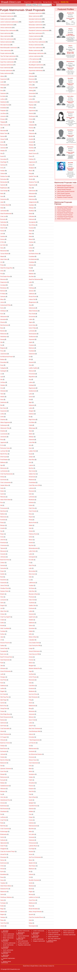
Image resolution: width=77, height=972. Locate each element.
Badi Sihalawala (33, 697)
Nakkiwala (32, 622)
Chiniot (31, 119)
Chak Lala (3, 216)
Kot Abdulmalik (33, 259)
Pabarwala (32, 133)
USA (70, 118)
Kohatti (2, 625)
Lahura (2, 302)
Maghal (2, 914)
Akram (31, 702)
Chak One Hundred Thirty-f (7, 851)
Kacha (2, 871)
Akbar (30, 831)
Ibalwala (2, 720)
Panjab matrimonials (6, 53)
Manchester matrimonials (35, 936)
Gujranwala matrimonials (35, 27)
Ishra (30, 445)
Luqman (31, 465)
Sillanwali (31, 371)
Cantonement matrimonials (7, 59)
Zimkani (2, 562)
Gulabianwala (33, 391)
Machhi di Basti (4, 760)
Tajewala (2, 548)
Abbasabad (32, 193)
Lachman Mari (4, 451)
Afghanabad (3, 843)
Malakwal (31, 196)
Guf (30, 356)
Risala (2, 522)
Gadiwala (3, 840)
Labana (31, 382)
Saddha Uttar (32, 605)
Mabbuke (31, 273)
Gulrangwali (32, 556)
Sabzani (31, 734)
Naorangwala (32, 926)
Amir (30, 462)
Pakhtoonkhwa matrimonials (6, 952)
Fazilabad (31, 351)
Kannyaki (3, 780)
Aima (1, 388)
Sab (30, 399)
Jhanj (30, 305)
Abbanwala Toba (5, 428)
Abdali (31, 213)
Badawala (32, 479)
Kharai (31, 906)
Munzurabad (32, 571)
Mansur (31, 539)
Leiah (2, 82)
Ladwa (31, 408)
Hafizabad (32, 76)
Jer (1, 639)
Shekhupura (32, 116)
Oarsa (2, 248)
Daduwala (32, 840)
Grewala (2, 803)
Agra (1, 465)
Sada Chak (32, 599)
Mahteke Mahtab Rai (34, 668)
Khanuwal (32, 491)
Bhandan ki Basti (33, 594)
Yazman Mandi (4, 253)
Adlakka (31, 811)
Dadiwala (31, 413)
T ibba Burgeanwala (34, 740)
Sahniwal (3, 165)
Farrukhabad (32, 482)
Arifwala (31, 107)
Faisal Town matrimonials (36, 47)
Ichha (30, 765)
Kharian (31, 96)
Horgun (31, 817)
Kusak (30, 453)
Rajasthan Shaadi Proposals (65, 197)
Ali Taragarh (3, 737)
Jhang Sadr (32, 87)
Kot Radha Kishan (34, 253)
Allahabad (3, 391)
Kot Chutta (3, 694)
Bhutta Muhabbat (33, 908)
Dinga (30, 173)
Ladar (30, 282)
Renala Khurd (33, 296)
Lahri (1, 233)
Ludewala (31, 488)
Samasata (32, 837)
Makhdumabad (33, 748)
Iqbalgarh (31, 803)
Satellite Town (33, 176)
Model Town (32, 82)
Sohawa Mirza (70, 168)
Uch (1, 262)
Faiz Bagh (32, 848)
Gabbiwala (3, 685)
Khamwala (3, 542)
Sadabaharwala (4, 785)
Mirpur (2, 299)
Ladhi (2, 674)
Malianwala (3, 516)
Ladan (30, 554)
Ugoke (31, 342)
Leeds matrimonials (38, 939)
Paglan (31, 891)
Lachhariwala (4, 471)
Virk (30, 877)
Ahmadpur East (4, 104)
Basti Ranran (4, 748)
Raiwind (31, 113)
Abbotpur (31, 436)
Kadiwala (31, 823)
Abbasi (2, 76)
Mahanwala (3, 468)
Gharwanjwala (33, 333)
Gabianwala (32, 308)
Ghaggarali (3, 848)
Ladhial (2, 688)
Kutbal (2, 906)
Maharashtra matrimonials (20, 933)
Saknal (2, 894)
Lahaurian (3, 116)
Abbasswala (3, 316)
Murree (31, 170)
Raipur (2, 534)
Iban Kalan (3, 408)
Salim (30, 494)
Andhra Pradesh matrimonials (51, 941)
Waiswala (3, 496)
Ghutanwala (32, 476)
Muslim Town (4, 133)
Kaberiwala (32, 199)
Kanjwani (31, 788)
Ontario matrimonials (68, 930)
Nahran (2, 860)
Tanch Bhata (32, 225)
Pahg (30, 700)
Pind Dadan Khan (5, 276)
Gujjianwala (32, 162)
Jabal (2, 637)
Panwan (31, 785)
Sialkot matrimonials (6, 19)
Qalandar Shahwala (5, 768)
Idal (1, 505)
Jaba (1, 665)
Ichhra (30, 84)
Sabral (2, 900)
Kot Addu (3, 96)
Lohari (30, 99)
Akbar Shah (3, 611)
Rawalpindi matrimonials (7, 16)
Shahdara (31, 147)
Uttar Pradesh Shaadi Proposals (65, 191)
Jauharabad (3, 210)
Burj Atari (31, 545)
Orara (30, 365)
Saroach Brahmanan (34, 651)
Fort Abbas (32, 422)
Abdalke (31, 619)
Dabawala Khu (4, 888)
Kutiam (31, 505)
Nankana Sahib (33, 102)
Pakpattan (3, 110)
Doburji (2, 476)
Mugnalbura (32, 376)
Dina (1, 90)
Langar (31, 648)
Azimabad (3, 285)
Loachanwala (4, 433)
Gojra (2, 196)
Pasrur (31, 156)
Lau (30, 579)
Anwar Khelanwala (5, 671)
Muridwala (32, 499)
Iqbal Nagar (3, 700)
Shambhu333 (70, 13)
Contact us (56, 2)
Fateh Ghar (32, 508)
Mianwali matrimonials (35, 67)
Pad (30, 268)
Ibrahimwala (3, 805)
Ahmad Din (3, 854)
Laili (1, 608)
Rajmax (70, 45)
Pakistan (72, 35)
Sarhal (31, 536)
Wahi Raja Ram (4, 697)
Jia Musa (2, 382)
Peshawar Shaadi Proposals (64, 214)
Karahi (2, 156)
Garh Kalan (3, 725)
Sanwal (31, 396)
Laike (30, 568)
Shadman (3, 419)
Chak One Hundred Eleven (36, 917)
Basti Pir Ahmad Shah (6, 657)
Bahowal (2, 290)
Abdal (2, 207)
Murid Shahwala (4, 734)
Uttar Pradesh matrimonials (20, 938)
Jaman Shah (3, 585)
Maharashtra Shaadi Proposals (65, 187)
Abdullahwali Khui (5, 800)
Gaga (30, 671)
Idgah (30, 402)
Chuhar (31, 820)
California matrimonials (54, 934)
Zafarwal (2, 173)
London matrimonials (38, 930)
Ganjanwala (3, 199)
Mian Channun (4, 124)
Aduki (30, 920)
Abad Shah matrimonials (35, 33)
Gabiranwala (32, 190)
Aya (1, 531)
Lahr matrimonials (34, 62)
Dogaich (2, 605)
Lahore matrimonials (6, 13)
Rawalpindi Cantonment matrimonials (39, 30)
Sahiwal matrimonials (6, 42)
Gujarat (72, 18)
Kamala (31, 542)
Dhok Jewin (32, 574)
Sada (30, 682)
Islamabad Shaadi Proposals (65, 207)
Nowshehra (3, 579)
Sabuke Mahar (4, 485)
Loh (30, 285)
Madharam (32, 868)
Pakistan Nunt (4, 176)
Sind (72, 68)
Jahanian (31, 290)
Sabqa (31, 923)
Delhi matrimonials (23, 941)
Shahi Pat (3, 845)
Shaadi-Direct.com (11, 2)
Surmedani (32, 628)
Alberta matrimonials (68, 932)
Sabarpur (3, 917)
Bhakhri (2, 594)
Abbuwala (3, 788)
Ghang (31, 519)
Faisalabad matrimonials (35, 13)
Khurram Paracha (5, 642)
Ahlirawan (3, 668)
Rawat (31, 130)
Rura (1, 502)
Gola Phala (3, 679)
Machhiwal (3, 511)
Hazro (30, 448)
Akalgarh (31, 411)
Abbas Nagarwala (5, 422)
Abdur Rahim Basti (5, 499)
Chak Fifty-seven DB (34, 485)
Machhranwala (4, 808)
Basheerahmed (70, 61)
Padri (2, 662)
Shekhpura (3, 310)
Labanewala (3, 353)
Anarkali (31, 139)
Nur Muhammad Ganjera (35, 754)
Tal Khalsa (32, 588)
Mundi (30, 888)
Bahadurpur (3, 288)
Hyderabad (3, 222)
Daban (2, 491)
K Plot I (2, 242)
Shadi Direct (26, 966)
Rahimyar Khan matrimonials (8, 30)
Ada (1, 153)
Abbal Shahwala (33, 310)
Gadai (2, 488)
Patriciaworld (70, 112)
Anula (2, 536)
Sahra (2, 602)
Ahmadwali (32, 782)
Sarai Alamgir (4, 190)
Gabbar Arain (32, 474)
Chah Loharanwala (5, 482)
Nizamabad (3, 362)
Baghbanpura (4, 187)
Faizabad (31, 227)
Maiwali (31, 239)
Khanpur (2, 119)
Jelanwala (32, 714)
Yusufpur (31, 585)
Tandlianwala (32, 336)
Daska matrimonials (5, 73)
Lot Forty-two (32, 742)
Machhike (31, 828)
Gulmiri (2, 837)
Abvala (2, 731)
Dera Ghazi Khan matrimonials (37, 42)
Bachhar (31, 468)
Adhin (30, 634)
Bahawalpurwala (33, 548)
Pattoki (31, 122)
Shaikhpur (32, 210)
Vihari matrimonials (5, 50)
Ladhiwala (3, 817)
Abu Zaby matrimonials (54, 938)
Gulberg (31, 90)
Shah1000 (70, 162)
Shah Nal (31, 791)
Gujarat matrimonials (23, 936)
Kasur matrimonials (5, 67)
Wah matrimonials (5, 44)
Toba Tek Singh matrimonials (8, 56)
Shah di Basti (32, 797)
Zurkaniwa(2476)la (5, 305)
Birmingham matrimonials (35, 933)
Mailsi (2, 193)
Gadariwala (3, 402)
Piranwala (32, 597)
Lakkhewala (32, 582)
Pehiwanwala (32, 843)
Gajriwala (3, 185)
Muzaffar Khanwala (34, 880)
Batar (2, 328)
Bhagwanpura (33, 302)
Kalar (2, 682)
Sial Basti (31, 674)
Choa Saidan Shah (34, 642)
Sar (1, 345)
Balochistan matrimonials (5, 956)
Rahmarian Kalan (5, 448)
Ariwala (31, 531)
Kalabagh (31, 385)
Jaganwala (3, 442)
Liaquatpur (32, 639)
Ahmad (2, 868)
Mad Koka (3, 825)
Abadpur (2, 150)
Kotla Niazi (32, 591)
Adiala (31, 230)
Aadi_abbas (70, 96)
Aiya (30, 379)
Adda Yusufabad (5, 628)
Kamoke (31, 150)
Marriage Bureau (47, 2)
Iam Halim (3, 245)
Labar (2, 202)
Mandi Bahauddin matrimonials (8, 47)
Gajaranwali (32, 110)
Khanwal (31, 127)
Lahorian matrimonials (35, 56)
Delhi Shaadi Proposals (63, 193)
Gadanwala (32, 353)
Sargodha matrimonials (35, 22)
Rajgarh (2, 691)
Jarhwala (3, 754)
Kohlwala (31, 502)
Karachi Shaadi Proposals (64, 209)
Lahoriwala (32, 496)
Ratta (2, 823)
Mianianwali (3, 250)
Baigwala (3, 348)
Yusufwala (32, 602)
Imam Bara (32, 459)
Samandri (31, 362)
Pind (1, 273)
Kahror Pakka (32, 328)
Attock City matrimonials (7, 39)
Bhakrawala (3, 834)
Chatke (2, 619)
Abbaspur (31, 207)
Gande (31, 800)
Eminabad (32, 737)
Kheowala (32, 757)
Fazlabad (3, 631)
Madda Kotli (32, 863)
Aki (30, 871)
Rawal (2, 877)
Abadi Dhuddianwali (6, 213)
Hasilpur (2, 170)
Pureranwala (4, 508)
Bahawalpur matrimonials (36, 24)
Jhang (30, 73)
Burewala (3, 145)
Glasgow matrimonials (39, 941)
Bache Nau (3, 705)
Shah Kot (3, 227)
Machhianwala (4, 325)
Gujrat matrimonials (5, 33)
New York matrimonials (54, 930)
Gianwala (31, 614)
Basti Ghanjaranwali (6, 717)
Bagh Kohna (32, 419)
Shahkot (2, 757)
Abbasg (70, 28)
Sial (30, 745)
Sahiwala (31, 265)
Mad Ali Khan (4, 453)
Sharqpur (3, 677)
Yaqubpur (3, 883)
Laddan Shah (32, 451)
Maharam (31, 717)
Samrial (2, 702)
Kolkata (69, 52)
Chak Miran (32, 685)
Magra (2, 908)
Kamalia (31, 142)
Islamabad (3, 319)
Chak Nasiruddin (5, 728)
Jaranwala (3, 147)
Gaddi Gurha (32, 617)
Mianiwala (3, 279)
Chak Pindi (3, 820)
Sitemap (45, 966)
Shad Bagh (3, 162)
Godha (2, 622)
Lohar (2, 142)
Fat (30, 562)
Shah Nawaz (32, 865)
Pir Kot (2, 445)
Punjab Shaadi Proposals (64, 195)
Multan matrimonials (34, 16)
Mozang (31, 894)
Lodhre (31, 319)
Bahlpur (2, 359)
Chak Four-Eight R (5, 617)
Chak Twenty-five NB (34, 645)
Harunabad (3, 159)
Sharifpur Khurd (4, 588)
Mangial (2, 774)
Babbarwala (32, 705)
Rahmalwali (3, 179)
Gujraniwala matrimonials (36, 70)
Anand (68, 18)
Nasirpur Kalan (4, 591)
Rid (1, 814)
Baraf (2, 577)
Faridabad (32, 262)
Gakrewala (3, 722)
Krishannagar (4, 831)
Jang (30, 245)
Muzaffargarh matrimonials (36, 64)
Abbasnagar (32, 428)
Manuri (31, 860)
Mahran (31, 662)
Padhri (31, 780)
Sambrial (2, 236)
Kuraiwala (32, 688)
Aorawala (3, 554)
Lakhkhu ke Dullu (33, 897)
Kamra (2, 308)
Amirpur (2, 614)
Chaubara (31, 345)
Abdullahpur (3, 336)
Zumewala (32, 751)
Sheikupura (3, 84)
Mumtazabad (4, 182)
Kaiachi (69, 68)
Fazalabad (32, 256)
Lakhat (31, 611)
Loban (30, 722)
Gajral (30, 250)
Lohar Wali (32, 442)
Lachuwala (32, 330)
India (70, 19)
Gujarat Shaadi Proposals (64, 189)
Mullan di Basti (33, 637)
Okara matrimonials (5, 36)
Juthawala (3, 556)
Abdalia (2, 396)
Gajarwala (3, 93)
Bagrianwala (32, 388)
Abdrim (31, 433)
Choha (2, 865)
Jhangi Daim (3, 708)
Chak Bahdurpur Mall (34, 731)
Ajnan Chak (32, 720)
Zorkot (2, 416)
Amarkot (2, 528)
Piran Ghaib (32, 313)
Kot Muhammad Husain (6, 356)
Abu (1, 379)
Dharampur (3, 857)
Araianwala (3, 582)
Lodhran (2, 99)
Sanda (31, 270)
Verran (31, 854)
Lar (1, 373)
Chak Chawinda (4, 828)
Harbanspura (4, 425)
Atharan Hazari (33, 760)
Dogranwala (3, 282)
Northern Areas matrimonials (6, 962)
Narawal (31, 851)
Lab (1, 127)
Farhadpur (3, 903)
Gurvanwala (32, 316)
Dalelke (2, 574)
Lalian (30, 393)
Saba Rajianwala (5, 659)
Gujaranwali (3, 79)
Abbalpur (31, 145)
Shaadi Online (34, 966)
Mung (30, 708)
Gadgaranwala (33, 202)
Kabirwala (32, 219)
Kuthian (2, 634)
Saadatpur (32, 205)
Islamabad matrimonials (35, 19)
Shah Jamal (32, 471)
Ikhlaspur (3, 791)
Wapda (2, 256)
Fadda (31, 425)
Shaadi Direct (27, 2)
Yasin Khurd (3, 923)
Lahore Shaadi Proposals (64, 211)
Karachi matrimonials (8, 934)
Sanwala (2, 565)
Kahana (2, 239)
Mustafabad (3, 874)
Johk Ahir (3, 539)
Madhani (2, 514)
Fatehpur (31, 159)
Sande (2, 494)
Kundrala (3, 519)
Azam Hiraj (3, 771)
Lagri (1, 376)
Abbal (2, 87)
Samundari (3, 568)
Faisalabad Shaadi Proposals (65, 216)
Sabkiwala (32, 293)
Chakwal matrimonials (35, 36)
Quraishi (31, 914)
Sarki (30, 528)
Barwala (2, 330)
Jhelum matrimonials (6, 27)
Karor (2, 313)
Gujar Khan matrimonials (7, 62)
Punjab (68, 35)
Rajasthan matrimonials (24, 945)
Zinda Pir (31, 725)
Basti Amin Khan (5, 559)
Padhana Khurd (33, 534)
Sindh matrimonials (8, 950)
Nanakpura (32, 774)
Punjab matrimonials (23, 943)
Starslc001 (70, 78)
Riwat (2, 439)
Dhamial (2, 322)
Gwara (2, 880)
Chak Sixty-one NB (34, 654)
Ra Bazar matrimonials (35, 44)
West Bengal (70, 52)
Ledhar (2, 413)
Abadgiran (32, 167)
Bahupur (2, 525)
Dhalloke (2, 431)
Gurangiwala (32, 222)
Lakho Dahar (32, 551)
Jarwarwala (3, 436)
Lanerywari (3, 599)
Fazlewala (32, 608)
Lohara (31, 248)
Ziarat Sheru (32, 900)
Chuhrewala (3, 545)
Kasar (2, 365)
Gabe (30, 577)
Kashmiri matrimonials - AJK (8, 959)
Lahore (68, 152)
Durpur (2, 571)
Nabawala (32, 405)
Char (30, 814)
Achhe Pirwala (33, 677)
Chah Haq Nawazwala (6, 474)
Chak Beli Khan (33, 805)
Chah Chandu (33, 511)
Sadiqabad (32, 124)
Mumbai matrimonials (23, 930)
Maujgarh (31, 665)
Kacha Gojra (32, 325)
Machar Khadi (33, 522)
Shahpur (2, 745)
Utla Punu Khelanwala (35, 857)
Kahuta (31, 165)
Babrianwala (3, 777)
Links (40, 966)
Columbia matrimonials (69, 934)
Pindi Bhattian (4, 459)
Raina (30, 514)
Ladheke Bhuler (33, 845)
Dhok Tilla (32, 565)
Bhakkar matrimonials (35, 50)
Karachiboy (70, 130)
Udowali (31, 874)
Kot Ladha (32, 834)
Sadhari (2, 645)
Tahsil (2, 393)
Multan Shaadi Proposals (64, 218)
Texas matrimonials (53, 932)
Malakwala (32, 691)
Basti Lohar (3, 654)
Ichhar (2, 270)
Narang (2, 339)
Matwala (2, 911)
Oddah (31, 525)
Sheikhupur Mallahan (6, 897)
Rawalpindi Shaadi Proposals (65, 213)
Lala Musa (3, 113)
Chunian (31, 659)
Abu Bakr (31, 276)
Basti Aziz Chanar (5, 742)
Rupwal (31, 516)
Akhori (31, 771)
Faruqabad (3, 651)
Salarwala (32, 439)
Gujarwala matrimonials (6, 64)
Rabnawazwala (33, 825)
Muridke (31, 136)
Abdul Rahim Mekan (6, 885)
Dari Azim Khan (33, 694)
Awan (2, 399)
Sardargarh (3, 371)
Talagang (3, 122)
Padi (30, 794)
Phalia (2, 265)
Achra (2, 167)
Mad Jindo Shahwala (34, 728)
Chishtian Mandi (4, 205)
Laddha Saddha (33, 368)
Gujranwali (32, 339)
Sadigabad (3, 368)
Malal (30, 768)
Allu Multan (3, 225)
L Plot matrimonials (34, 59)
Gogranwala (32, 185)
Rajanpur (31, 104)
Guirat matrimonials (34, 39)
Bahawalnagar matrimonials (36, 53)
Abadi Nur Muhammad (35, 279)
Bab (1, 405)
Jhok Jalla (3, 797)
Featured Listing (37, 2)
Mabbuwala (32, 903)
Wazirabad (3, 130)
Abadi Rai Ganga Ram (6, 268)
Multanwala (3, 333)
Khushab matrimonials (6, 70)
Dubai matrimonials (53, 936)
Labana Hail (32, 299)
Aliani (2, 597)
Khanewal (32, 79)
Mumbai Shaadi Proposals (64, 185)
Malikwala (3, 462)
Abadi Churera (33, 153)
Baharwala (32, 711)
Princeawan (70, 146)
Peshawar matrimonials (9, 943)
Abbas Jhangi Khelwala (35, 911)
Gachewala (3, 479)
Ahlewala (3, 740)
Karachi (69, 83)
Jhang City (3, 139)
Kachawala (3, 751)
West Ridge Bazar (5, 714)
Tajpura (31, 322)
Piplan (2, 920)
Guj (1, 794)
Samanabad (32, 93)
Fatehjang (32, 288)
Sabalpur (3, 385)
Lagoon (68, 117)
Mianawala (3, 551)
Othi (30, 359)
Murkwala (31, 885)
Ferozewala (32, 373)
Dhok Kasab (3, 456)
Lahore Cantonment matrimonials (9, 22)
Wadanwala (3, 891)
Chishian (31, 242)
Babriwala (32, 348)
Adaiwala (31, 808)
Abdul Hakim (4, 259)
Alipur (30, 187)
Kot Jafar (31, 559)
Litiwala (2, 926)
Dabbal (31, 631)
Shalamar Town (33, 182)
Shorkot (31, 179)
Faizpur (2, 711)
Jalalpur (31, 456)
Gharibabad (3, 811)
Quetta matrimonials (8, 945)
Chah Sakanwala (33, 762)
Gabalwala (3, 102)
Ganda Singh (4, 648)
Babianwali (3, 762)
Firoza (2, 351)
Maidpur (2, 782)
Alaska (72, 117)
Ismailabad (3, 107)
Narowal (2, 136)
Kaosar (2, 230)
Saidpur (31, 777)
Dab (1, 765)
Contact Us (51, 966)
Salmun (31, 625)
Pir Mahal (3, 293)
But (30, 416)
